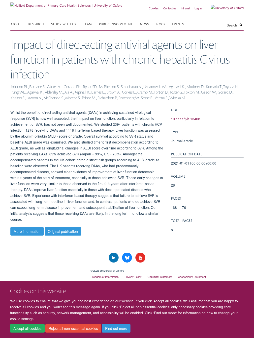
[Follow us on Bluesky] (127, 257)
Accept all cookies (27, 328)
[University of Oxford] (223, 8)
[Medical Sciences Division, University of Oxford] (46, 268)
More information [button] (27, 231)
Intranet (185, 8)
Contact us (169, 8)
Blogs (160, 23)
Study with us (63, 23)
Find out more (116, 328)
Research (36, 23)
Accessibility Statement (192, 277)
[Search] (241, 24)
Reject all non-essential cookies (73, 328)
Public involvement (116, 23)
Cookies (154, 8)
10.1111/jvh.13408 (185, 118)
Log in (198, 8)
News (144, 23)
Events (178, 23)
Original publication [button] (63, 231)
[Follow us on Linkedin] (114, 257)
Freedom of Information (105, 277)
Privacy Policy (133, 277)
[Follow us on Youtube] (140, 257)
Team (87, 23)
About (15, 23)
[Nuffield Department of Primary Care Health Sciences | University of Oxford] (66, 3)
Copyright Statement (160, 277)
